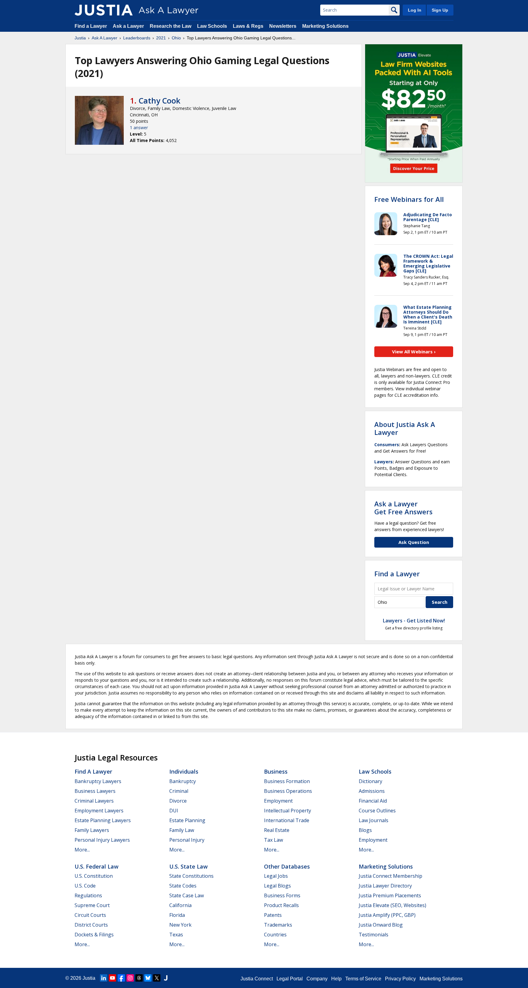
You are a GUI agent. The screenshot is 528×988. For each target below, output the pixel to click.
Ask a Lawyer (129, 26)
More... (82, 849)
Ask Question (413, 542)
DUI (173, 810)
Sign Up (440, 10)
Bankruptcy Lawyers (98, 781)
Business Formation (287, 781)
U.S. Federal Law (97, 866)
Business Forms (282, 895)
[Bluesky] (148, 978)
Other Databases (287, 866)
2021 (161, 37)
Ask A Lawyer (104, 37)
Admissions (372, 791)
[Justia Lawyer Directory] (165, 978)
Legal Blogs (277, 885)
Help (336, 978)
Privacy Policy (400, 978)
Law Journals (373, 820)
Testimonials (373, 934)
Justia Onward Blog (381, 924)
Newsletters (282, 26)
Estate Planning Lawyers (103, 820)
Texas (176, 934)
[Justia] (104, 10)
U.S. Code (85, 885)
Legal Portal (290, 978)
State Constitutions (191, 876)
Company (317, 978)
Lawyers (383, 462)
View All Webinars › (414, 351)
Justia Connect (256, 978)
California (180, 905)
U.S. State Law (188, 866)
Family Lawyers (92, 830)
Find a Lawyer (91, 26)
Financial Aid (373, 800)
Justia (80, 37)
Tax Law (273, 840)
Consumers (386, 444)
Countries (275, 934)
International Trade (286, 820)
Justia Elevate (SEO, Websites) (392, 905)
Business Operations (288, 791)
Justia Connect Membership (390, 876)
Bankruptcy (182, 781)
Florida (177, 915)
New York (180, 924)
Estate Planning (187, 820)
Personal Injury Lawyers (102, 840)
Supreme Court (92, 905)
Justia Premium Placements (390, 895)
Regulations (88, 895)
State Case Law (186, 895)
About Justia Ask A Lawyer (404, 428)
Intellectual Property (287, 810)
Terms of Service (363, 978)
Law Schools (212, 26)
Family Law (181, 830)
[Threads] (139, 978)
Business (276, 771)
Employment (278, 800)
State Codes (182, 885)
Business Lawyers (95, 791)
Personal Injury (186, 840)
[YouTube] (112, 978)
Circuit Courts (90, 915)
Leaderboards (136, 37)
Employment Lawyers (99, 810)
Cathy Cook (159, 100)
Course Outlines (377, 810)
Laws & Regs (248, 26)
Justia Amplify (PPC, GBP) (387, 915)
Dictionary (370, 781)
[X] (156, 978)
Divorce (178, 800)
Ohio (176, 37)
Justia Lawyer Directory (385, 885)
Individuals (183, 771)
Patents (273, 915)
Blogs (365, 830)
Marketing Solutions (325, 26)
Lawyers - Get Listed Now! (414, 620)
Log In (414, 10)
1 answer (139, 127)
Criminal (178, 791)
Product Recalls (281, 905)
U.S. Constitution (94, 876)
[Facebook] (121, 978)
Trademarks (278, 924)
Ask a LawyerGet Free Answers (403, 507)
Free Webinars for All (409, 199)
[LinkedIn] (103, 978)
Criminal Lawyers (94, 800)
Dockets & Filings (94, 934)
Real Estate (276, 830)
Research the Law (170, 26)
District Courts (91, 924)
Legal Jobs (276, 876)
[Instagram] (130, 978)
